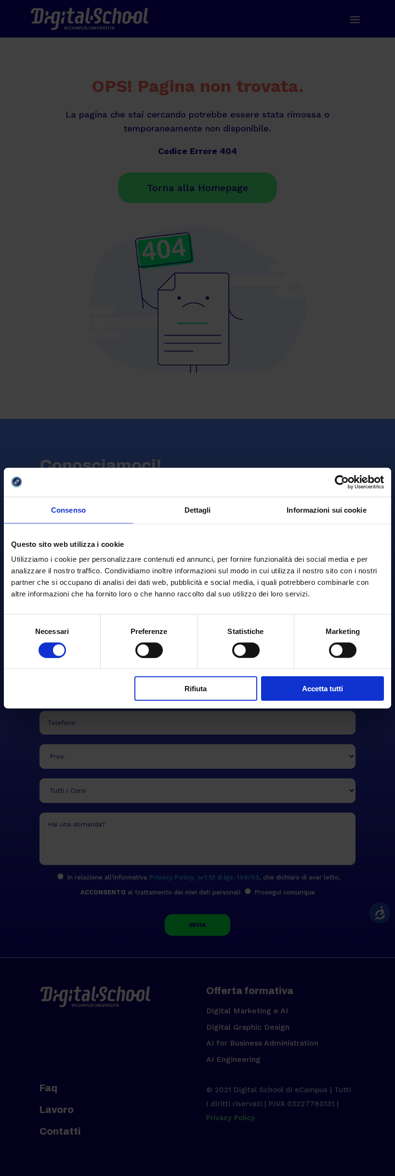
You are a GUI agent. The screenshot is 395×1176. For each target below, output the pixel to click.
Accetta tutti (322, 689)
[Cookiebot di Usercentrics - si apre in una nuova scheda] (342, 482)
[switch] (149, 650)
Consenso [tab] (68, 509)
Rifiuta (195, 689)
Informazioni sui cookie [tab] (326, 509)
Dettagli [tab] (197, 509)
